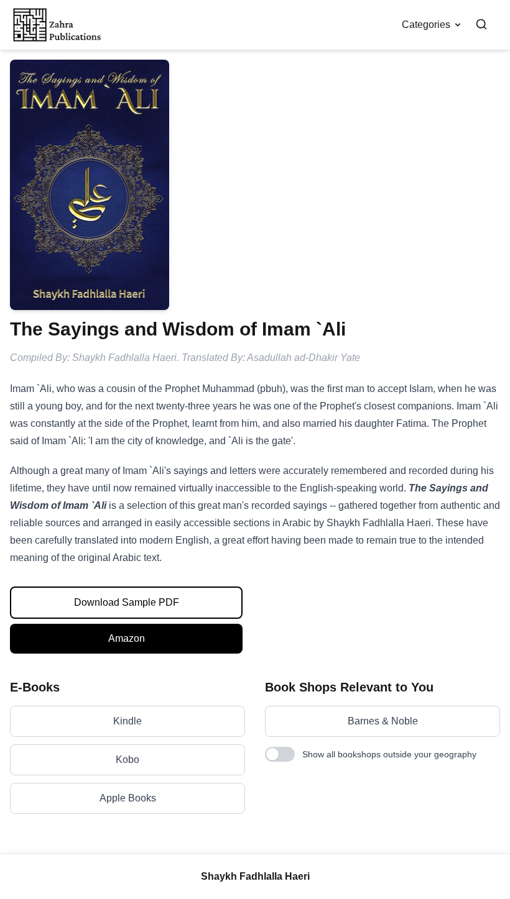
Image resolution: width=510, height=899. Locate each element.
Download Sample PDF (126, 602)
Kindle (127, 721)
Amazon (126, 638)
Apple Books (128, 798)
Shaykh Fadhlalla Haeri (255, 876)
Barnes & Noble (383, 721)
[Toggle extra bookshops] (280, 754)
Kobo (127, 759)
